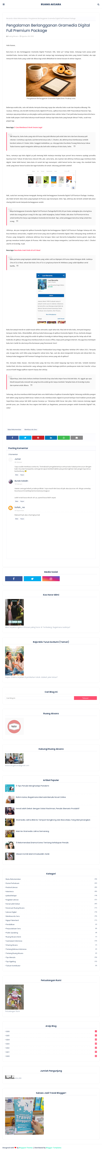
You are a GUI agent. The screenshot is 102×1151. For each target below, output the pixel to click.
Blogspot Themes (26, 1148)
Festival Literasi (51, 887)
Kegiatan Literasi (51, 900)
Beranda (9, 18)
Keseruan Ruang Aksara (51, 908)
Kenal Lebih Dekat (51, 904)
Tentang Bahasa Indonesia (51, 949)
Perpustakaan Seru (51, 928)
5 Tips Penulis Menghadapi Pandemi (32, 785)
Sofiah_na (20, 507)
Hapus (22, 475)
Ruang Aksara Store (51, 937)
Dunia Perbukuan (51, 883)
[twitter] (32, 578)
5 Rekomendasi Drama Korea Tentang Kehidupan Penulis (42, 842)
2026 (51, 1031)
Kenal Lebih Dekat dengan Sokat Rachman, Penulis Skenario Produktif (47, 808)
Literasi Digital (51, 912)
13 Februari (18, 484)
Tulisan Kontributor (51, 965)
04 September (19, 510)
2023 (51, 1044)
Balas (16, 475)
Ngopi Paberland (51, 920)
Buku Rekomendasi (20, 18)
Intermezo (51, 891)
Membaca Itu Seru (31, 429)
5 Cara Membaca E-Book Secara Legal (28, 127)
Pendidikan (51, 924)
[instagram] (51, 578)
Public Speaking (51, 933)
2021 (51, 1052)
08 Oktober (18, 462)
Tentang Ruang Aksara (51, 953)
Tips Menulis (51, 957)
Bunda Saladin (21, 480)
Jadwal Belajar (51, 895)
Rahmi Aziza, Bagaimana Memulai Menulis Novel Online (41, 797)
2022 (51, 1048)
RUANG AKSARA (51, 4)
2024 (51, 1040)
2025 (51, 1035)
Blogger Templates (53, 1148)
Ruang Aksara (13, 36)
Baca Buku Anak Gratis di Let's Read (27, 250)
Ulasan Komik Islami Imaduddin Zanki (32, 854)
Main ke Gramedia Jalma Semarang (32, 831)
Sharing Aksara (51, 945)
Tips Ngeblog (51, 961)
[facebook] (14, 578)
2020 (51, 1056)
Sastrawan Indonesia (51, 941)
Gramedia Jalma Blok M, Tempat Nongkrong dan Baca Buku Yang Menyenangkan (53, 820)
